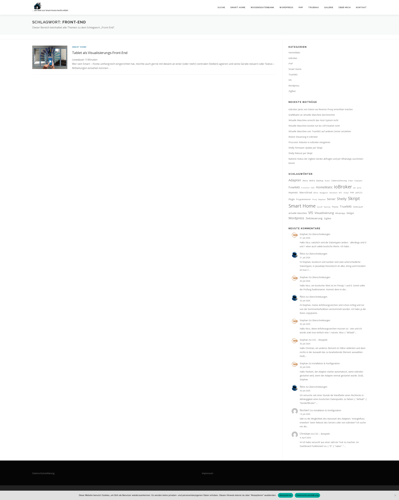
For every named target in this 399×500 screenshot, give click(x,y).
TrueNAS (313, 7)
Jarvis (359, 188)
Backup (319, 180)
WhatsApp (340, 213)
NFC (340, 193)
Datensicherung (339, 180)
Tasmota (327, 207)
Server (331, 199)
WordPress (286, 7)
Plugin (291, 199)
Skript (354, 198)
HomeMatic (294, 52)
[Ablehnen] (395, 495)
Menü (315, 193)
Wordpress (293, 85)
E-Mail (350, 181)
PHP (301, 7)
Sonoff (319, 207)
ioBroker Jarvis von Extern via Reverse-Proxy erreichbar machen (320, 109)
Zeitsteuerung (314, 218)
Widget (350, 213)
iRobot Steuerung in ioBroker (303, 136)
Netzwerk (333, 193)
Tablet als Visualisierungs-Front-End (99, 52)
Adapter (294, 180)
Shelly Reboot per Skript (300, 153)
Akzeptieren (285, 495)
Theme (335, 206)
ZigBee (292, 91)
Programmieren (303, 199)
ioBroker (292, 58)
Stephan (304, 234)
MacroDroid (305, 192)
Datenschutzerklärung (43, 473)
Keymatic (293, 192)
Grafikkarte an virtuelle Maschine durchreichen (311, 114)
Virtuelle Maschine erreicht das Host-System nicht (313, 120)
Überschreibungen (321, 234)
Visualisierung (324, 213)
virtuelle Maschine (297, 213)
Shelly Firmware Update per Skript (305, 147)
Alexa (305, 180)
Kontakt (361, 7)
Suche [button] (221, 7)
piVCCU (359, 192)
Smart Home (237, 7)
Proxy (314, 199)
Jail (354, 188)
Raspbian (322, 199)
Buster (327, 181)
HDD (313, 188)
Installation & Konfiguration (326, 363)
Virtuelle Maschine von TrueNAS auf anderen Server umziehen (319, 131)
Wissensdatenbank (262, 7)
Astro (312, 180)
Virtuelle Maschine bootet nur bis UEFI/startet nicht (314, 125)
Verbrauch (358, 206)
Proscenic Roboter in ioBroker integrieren (309, 142)
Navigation (324, 193)
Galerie (328, 7)
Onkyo (346, 193)
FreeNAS (294, 187)
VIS (290, 79)
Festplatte (358, 181)
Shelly (341, 198)
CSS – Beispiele (319, 339)
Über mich (345, 7)
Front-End (305, 188)
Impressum (207, 473)
